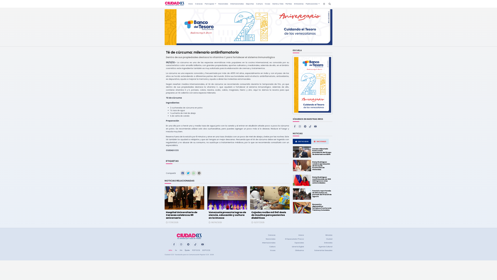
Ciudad (329, 239)
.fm (180, 250)
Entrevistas (299, 4)
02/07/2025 (259, 222)
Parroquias (209, 4)
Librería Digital (298, 246)
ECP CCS (206, 250)
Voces (267, 4)
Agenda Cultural (325, 246)
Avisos (301, 235)
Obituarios (299, 250)
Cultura (259, 4)
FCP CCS (196, 250)
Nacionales (223, 4)
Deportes (250, 4)
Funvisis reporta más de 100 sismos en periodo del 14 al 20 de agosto (322, 193)
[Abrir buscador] (329, 4)
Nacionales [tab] (321, 141)
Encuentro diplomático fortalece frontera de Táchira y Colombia (321, 207)
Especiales (299, 243)
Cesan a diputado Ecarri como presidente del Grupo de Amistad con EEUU (321, 151)
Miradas (329, 235)
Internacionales (237, 4)
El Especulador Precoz (294, 239)
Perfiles (289, 4)
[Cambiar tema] (324, 4)
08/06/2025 (216, 222)
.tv (176, 250)
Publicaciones (312, 4)
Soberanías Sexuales (323, 250)
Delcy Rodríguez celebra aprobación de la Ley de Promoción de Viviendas (321, 166)
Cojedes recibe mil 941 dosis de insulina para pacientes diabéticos (268, 215)
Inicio (190, 4)
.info (170, 250)
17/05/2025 (173, 222)
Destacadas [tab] (303, 141)
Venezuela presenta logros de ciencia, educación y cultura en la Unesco (227, 215)
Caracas (199, 4)
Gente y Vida (277, 4)
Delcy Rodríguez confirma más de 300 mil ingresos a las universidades (321, 180)
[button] (312, 84)
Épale (187, 250)
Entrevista (328, 243)
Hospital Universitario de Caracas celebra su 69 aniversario (181, 215)
